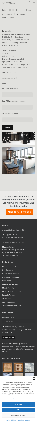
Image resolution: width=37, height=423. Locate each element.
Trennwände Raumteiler (11, 306)
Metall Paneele (8, 288)
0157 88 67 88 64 (12, 235)
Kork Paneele (7, 281)
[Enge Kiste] (7, 367)
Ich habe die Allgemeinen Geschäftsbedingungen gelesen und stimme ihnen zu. (16, 329)
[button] (34, 379)
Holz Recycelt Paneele (11, 277)
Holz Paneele (7, 270)
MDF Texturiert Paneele (11, 291)
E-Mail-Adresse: (8, 317)
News (12, 17)
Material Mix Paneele (10, 284)
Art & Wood (6, 299)
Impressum (28, 420)
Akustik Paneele (8, 302)
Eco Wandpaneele (9, 267)
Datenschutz (20, 420)
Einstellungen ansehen (18, 415)
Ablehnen (18, 410)
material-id (9, 14)
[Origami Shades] (29, 367)
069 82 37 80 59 (12, 255)
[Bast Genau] (18, 367)
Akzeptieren (18, 404)
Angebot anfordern (19, 212)
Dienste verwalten (18, 399)
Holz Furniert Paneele (10, 274)
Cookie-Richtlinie (11, 420)
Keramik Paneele (8, 295)
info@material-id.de (15, 238)
